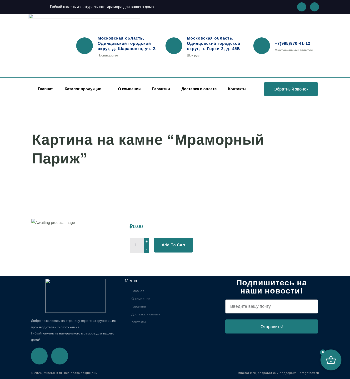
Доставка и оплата (199, 89)
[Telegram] (59, 356)
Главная (45, 89)
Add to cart (173, 245)
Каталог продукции (83, 89)
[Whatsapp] (301, 6)
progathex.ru (309, 373)
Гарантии (161, 89)
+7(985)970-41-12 (292, 43)
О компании (129, 89)
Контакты (237, 89)
